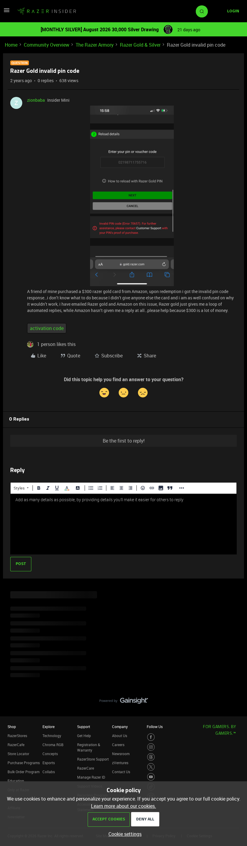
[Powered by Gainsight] (123, 702)
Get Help (84, 735)
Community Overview (46, 45)
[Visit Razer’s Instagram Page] (151, 747)
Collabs (48, 771)
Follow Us (155, 726)
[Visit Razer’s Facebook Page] (151, 737)
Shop (12, 726)
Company (120, 726)
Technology (51, 735)
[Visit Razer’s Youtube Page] (151, 777)
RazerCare (85, 768)
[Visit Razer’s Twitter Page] (151, 767)
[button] (6, 12)
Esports (48, 762)
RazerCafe (16, 744)
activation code (47, 328)
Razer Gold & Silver (140, 45)
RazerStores (17, 735)
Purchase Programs (24, 762)
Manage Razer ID (91, 777)
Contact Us (121, 771)
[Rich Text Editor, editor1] (123, 524)
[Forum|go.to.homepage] (46, 11)
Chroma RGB (53, 744)
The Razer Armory (95, 45)
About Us (119, 735)
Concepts (50, 753)
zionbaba (36, 100)
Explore (48, 726)
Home (11, 45)
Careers (118, 744)
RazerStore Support (93, 759)
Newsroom (121, 753)
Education (16, 780)
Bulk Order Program (23, 771)
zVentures (120, 762)
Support (83, 726)
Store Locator (18, 753)
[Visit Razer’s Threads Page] (151, 757)
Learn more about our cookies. (123, 806)
